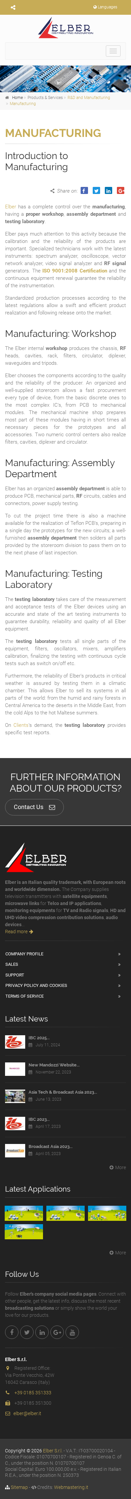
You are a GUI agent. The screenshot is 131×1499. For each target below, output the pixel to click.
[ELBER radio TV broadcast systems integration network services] (65, 27)
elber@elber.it (27, 1413)
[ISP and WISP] (107, 1213)
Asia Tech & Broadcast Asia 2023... (63, 1092)
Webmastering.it (71, 1487)
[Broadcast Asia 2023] (15, 1150)
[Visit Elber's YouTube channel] (72, 1332)
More (120, 1167)
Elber (10, 207)
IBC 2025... (39, 1037)
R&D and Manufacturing (89, 97)
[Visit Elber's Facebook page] (11, 1332)
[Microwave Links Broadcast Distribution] (65, 1213)
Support (14, 975)
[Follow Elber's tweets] (27, 1332)
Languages (107, 7)
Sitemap (19, 1487)
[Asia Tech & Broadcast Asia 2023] (15, 1096)
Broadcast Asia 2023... (51, 1146)
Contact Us (28, 806)
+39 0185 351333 (32, 1392)
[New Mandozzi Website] (15, 1069)
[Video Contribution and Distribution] (24, 1213)
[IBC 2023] (15, 1123)
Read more (16, 931)
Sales (11, 964)
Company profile (24, 953)
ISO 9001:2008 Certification (74, 271)
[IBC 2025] (15, 1042)
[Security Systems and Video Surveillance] (24, 1231)
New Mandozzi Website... (54, 1064)
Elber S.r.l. (52, 1450)
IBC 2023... (39, 1119)
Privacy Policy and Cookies (36, 985)
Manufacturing (23, 103)
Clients (21, 725)
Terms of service (24, 996)
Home (17, 97)
